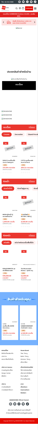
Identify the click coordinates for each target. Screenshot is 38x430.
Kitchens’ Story (25, 359)
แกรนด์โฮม (5, 350)
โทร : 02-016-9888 (7, 2)
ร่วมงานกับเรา (25, 390)
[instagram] (27, 2)
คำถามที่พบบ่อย (25, 379)
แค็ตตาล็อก (24, 362)
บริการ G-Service (7, 367)
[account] (20, 9)
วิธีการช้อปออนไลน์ (26, 370)
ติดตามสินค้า (24, 376)
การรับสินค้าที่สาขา (7, 390)
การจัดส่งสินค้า (6, 387)
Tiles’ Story (24, 353)
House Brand (25, 350)
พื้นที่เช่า (4, 376)
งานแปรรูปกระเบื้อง (7, 370)
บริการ (4, 384)
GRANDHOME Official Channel (19, 400)
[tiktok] (35, 2)
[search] (16, 8)
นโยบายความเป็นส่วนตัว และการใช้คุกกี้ (19, 410)
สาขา (22, 384)
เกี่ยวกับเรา (24, 387)
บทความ (4, 356)
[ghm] (5, 8)
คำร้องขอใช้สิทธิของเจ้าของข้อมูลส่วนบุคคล (19, 413)
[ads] (19, 111)
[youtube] (23, 2)
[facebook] (19, 2)
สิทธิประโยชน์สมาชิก (7, 353)
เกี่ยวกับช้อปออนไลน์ (27, 367)
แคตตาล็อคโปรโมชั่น (7, 359)
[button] (4, 22)
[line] (31, 2)
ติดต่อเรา (23, 393)
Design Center (6, 373)
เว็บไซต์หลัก (29, 8)
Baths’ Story (24, 356)
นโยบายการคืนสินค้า (27, 373)
